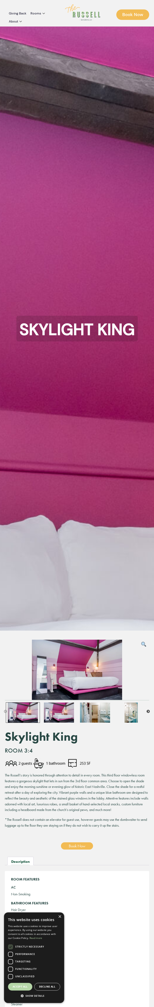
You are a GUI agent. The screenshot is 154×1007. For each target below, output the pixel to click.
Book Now (132, 14)
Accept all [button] (20, 986)
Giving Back (17, 13)
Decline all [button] (47, 986)
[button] (34, 996)
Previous (5, 712)
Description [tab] (20, 861)
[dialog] (34, 957)
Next (148, 712)
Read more (35, 938)
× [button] (59, 916)
